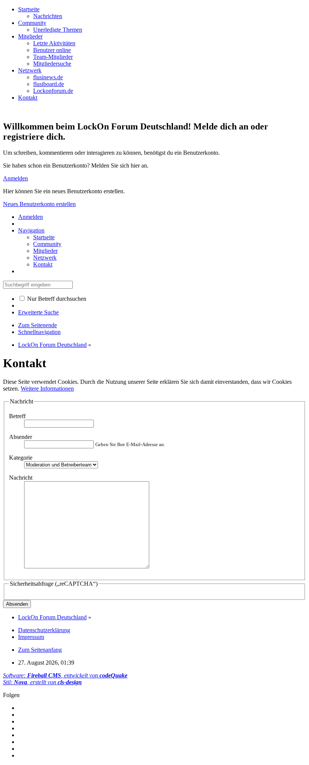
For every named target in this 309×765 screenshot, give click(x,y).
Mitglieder (30, 36)
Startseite (29, 9)
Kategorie (20, 457)
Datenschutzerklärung (44, 630)
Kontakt (27, 97)
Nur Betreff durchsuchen (56, 299)
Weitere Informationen (47, 388)
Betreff (17, 416)
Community (32, 23)
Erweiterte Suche (38, 312)
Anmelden (15, 178)
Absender (20, 437)
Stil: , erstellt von (42, 682)
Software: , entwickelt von (65, 675)
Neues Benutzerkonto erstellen (39, 204)
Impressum (31, 637)
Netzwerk (29, 70)
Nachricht (20, 477)
